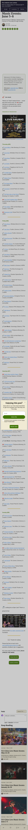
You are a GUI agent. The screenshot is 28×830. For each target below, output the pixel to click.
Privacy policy (11, 421)
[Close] (25, 402)
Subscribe (14, 417)
